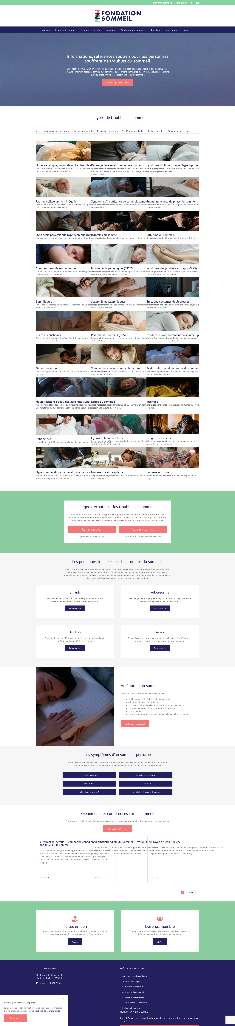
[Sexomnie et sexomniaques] (131, 278)
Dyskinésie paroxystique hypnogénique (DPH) (64, 235)
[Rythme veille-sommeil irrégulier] (76, 178)
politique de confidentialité (47, 1010)
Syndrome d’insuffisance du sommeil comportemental (125, 201)
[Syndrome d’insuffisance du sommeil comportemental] (131, 178)
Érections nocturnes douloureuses (167, 301)
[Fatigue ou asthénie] (186, 415)
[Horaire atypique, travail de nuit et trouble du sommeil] (76, 142)
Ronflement (43, 439)
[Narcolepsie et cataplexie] (131, 448)
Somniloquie (44, 301)
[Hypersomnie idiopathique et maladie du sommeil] (76, 448)
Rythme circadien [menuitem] (156, 131)
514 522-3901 (54, 983)
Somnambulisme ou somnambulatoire (115, 368)
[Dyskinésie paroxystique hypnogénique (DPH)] (76, 212)
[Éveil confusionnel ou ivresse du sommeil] (186, 345)
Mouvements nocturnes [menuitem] (107, 131)
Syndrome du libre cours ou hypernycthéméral (175, 165)
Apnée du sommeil (103, 402)
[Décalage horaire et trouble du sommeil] (131, 142)
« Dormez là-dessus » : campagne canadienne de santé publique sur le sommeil (74, 843)
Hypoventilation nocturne (107, 438)
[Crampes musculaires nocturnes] (76, 245)
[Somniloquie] (76, 278)
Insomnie (152, 402)
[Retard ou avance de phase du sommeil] (186, 178)
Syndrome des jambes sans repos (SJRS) (171, 268)
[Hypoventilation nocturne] (131, 415)
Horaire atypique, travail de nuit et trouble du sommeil (70, 165)
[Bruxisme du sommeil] (186, 212)
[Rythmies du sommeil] (131, 212)
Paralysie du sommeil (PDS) (108, 335)
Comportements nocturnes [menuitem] (56, 131)
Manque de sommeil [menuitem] (82, 131)
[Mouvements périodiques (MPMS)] (131, 245)
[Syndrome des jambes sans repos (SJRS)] (186, 245)
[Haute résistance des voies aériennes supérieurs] (76, 379)
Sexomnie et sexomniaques (108, 301)
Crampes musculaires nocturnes (56, 268)
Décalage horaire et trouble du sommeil (116, 165)
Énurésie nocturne (157, 472)
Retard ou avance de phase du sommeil (171, 201)
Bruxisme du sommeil (160, 235)
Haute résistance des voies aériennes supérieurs (66, 402)
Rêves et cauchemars (49, 335)
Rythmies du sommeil (104, 235)
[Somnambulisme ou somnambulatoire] (131, 345)
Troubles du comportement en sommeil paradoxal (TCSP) (182, 335)
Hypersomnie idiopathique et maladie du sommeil (68, 472)
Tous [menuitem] (38, 131)
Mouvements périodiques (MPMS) (112, 268)
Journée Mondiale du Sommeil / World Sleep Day (126, 842)
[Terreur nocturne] (76, 345)
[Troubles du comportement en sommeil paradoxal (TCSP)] (186, 312)
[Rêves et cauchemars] (76, 312)
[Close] (63, 999)
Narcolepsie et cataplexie (107, 472)
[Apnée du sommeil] (131, 379)
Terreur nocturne (46, 368)
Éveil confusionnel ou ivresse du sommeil (172, 368)
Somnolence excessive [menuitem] (178, 131)
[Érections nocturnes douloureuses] (186, 278)
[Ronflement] (76, 415)
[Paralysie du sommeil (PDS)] (131, 312)
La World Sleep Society (165, 842)
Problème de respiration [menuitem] (133, 131)
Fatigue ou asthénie (159, 438)
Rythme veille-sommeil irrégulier (57, 201)
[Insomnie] (186, 379)
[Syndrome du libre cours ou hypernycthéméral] (186, 142)
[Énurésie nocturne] (186, 448)
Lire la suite (43, 878)
